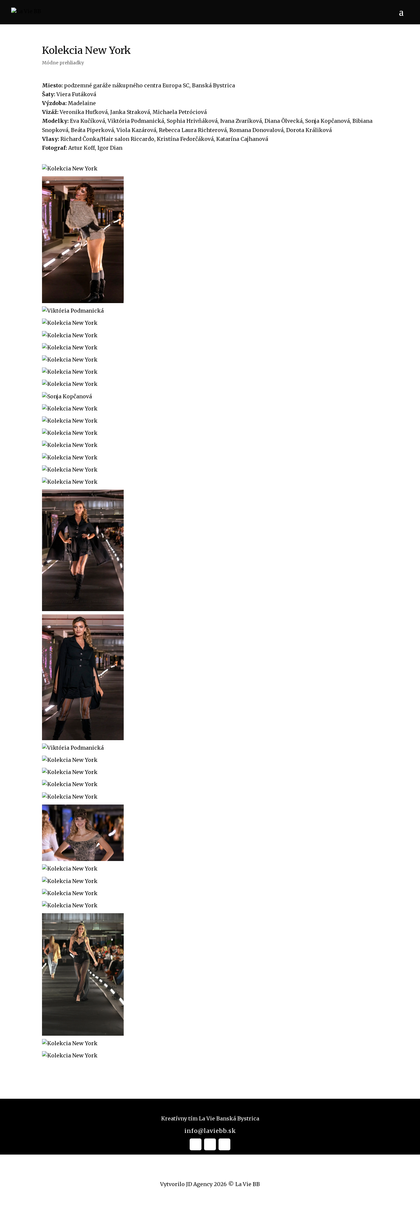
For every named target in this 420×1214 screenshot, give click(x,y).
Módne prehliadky (63, 63)
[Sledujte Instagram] (210, 1144)
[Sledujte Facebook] (195, 1144)
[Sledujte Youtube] (224, 1144)
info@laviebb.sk (210, 1131)
